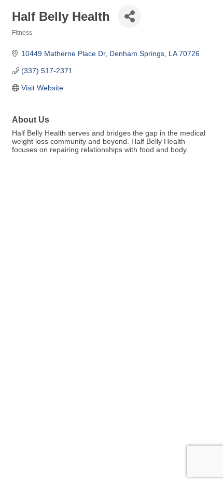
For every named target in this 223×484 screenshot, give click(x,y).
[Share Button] (129, 16)
